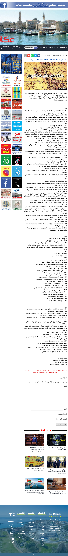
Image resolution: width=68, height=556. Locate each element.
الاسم (65, 409)
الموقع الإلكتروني (62, 419)
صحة (21, 528)
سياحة (31, 523)
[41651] (34, 8)
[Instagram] (2, 47)
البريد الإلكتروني (62, 414)
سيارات (31, 530)
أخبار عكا (42, 539)
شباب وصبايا (21, 523)
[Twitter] (4, 47)
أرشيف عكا (41, 545)
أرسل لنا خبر (11, 526)
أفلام (21, 537)
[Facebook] (8, 47)
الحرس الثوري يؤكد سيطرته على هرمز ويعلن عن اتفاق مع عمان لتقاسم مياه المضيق (34, 492)
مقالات (31, 539)
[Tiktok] (2, 48)
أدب (21, 519)
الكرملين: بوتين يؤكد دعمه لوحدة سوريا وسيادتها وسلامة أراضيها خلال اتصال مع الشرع (56, 471)
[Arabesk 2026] (11, 73)
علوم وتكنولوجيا (21, 532)
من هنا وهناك (41, 528)
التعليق (64, 386)
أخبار (41, 519)
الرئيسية (11, 521)
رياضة (31, 526)
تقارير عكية (42, 534)
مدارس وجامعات (31, 534)
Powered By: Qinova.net (34, 554)
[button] (38, 55)
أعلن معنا (11, 533)
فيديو (42, 523)
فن (31, 519)
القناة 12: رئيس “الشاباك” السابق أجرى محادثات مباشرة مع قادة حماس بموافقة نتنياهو (35, 449)
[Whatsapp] (6, 47)
